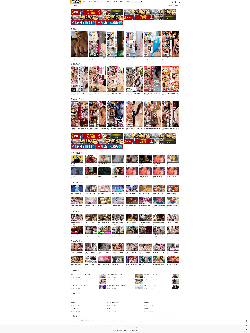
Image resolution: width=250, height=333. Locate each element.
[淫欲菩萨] (77, 159)
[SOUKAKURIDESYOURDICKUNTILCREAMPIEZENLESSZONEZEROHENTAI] (77, 188)
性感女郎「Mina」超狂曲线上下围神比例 (116, 285)
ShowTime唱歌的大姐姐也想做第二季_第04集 (177, 205)
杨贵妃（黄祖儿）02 (171, 176)
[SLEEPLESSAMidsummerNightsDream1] (145, 200)
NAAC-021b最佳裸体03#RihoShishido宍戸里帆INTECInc (120, 57)
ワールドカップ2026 (104, 320)
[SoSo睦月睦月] (104, 188)
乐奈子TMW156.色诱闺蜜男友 (173, 252)
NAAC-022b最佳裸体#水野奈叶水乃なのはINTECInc (137, 57)
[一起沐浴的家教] (132, 159)
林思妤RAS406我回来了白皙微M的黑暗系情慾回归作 (137, 252)
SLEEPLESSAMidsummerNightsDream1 (148, 205)
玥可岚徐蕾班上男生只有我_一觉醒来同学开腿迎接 (178, 264)
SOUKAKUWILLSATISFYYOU (119, 193)
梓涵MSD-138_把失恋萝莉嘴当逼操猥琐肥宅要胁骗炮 (123, 264)
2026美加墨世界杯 (81, 320)
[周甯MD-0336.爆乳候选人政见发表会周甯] (145, 259)
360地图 (136, 327)
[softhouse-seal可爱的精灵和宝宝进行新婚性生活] (77, 200)
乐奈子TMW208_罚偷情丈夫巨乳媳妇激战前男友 (81, 264)
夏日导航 (82, 319)
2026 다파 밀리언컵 (170, 319)
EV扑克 (86, 319)
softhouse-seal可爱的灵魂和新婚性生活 (161, 193)
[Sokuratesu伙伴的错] (173, 188)
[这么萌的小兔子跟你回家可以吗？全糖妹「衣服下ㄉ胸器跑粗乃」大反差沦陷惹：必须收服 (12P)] (102, 287)
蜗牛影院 (130, 319)
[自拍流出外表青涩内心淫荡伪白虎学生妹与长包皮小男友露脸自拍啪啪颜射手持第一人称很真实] (104, 217)
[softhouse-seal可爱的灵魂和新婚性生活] (159, 188)
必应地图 (130, 327)
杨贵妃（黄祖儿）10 (157, 163)
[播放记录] (172, 2)
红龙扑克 (103, 319)
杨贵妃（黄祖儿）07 (143, 176)
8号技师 (107, 319)
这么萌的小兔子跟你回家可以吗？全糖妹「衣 (80, 285)
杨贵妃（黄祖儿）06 (130, 176)
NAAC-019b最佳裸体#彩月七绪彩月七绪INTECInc (155, 57)
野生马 (86, 176)
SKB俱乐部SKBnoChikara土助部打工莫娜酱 (122, 205)
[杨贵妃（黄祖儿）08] (159, 171)
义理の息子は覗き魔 (102, 163)
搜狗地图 (141, 327)
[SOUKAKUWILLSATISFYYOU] (118, 188)
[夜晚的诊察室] (145, 159)
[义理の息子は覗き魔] (104, 159)
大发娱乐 (156, 319)
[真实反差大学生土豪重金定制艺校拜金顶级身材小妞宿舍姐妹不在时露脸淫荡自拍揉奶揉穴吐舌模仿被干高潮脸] (91, 230)
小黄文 (94, 319)
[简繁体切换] (246, 321)
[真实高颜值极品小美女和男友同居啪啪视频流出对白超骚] (77, 230)
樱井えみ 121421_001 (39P (150, 285)
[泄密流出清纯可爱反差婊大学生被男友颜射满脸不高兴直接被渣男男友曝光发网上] (159, 230)
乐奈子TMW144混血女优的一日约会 (147, 252)
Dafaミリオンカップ (95, 320)
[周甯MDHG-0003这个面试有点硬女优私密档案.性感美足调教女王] (104, 259)
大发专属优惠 (151, 319)
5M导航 (90, 319)
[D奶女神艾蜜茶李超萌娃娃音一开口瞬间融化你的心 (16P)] (102, 276)
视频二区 (96, 1)
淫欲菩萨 (73, 163)
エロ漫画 (98, 319)
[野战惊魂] (104, 171)
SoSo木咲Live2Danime (90, 193)
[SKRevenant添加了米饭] (132, 200)
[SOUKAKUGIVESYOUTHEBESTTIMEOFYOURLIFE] (132, 188)
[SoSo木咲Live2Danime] (91, 188)
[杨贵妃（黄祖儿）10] (159, 159)
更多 (82, 29)
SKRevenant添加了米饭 (131, 205)
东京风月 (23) (147, 308)
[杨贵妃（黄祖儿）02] (173, 171)
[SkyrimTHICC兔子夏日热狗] (159, 200)
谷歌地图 (125, 327)
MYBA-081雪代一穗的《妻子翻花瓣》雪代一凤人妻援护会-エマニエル (104, 57)
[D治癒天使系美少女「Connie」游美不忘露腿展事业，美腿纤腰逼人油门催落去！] (139, 281)
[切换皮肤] (246, 325)
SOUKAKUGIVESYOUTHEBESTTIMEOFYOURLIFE (137, 193)
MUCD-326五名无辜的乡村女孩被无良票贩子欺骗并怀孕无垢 (139, 93)
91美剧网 (112, 319)
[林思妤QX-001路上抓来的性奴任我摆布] (104, 247)
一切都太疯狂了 (115, 163)
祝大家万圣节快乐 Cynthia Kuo (77, 279)
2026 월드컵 (73, 320)
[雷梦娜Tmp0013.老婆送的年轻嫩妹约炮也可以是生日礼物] (159, 247)
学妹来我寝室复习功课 (112, 297)
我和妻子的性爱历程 (148, 297)
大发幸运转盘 (162, 319)
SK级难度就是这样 (102, 205)
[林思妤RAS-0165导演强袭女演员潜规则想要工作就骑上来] (118, 247)
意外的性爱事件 (74, 297)
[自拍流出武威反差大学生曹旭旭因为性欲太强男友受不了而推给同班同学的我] (118, 217)
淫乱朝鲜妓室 (87, 163)
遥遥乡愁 (169, 163)
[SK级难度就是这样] (104, 200)
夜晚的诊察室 (142, 163)
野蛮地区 (73, 176)
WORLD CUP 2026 (114, 320)
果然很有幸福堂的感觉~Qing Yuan (114, 274)
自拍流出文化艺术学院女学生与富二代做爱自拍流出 (137, 222)
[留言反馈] (176, 2)
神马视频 (121, 319)
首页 (84, 1)
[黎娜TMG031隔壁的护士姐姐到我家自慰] (91, 259)
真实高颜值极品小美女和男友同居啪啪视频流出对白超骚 (83, 234)
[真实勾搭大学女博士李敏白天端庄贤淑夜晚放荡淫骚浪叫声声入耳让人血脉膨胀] (118, 230)
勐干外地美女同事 (75, 308)
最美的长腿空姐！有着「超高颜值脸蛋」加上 (153, 274)
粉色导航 (73, 319)
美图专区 (109, 1)
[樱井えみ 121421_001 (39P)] (175, 287)
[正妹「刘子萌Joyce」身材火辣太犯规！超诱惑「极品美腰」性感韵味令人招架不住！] (175, 281)
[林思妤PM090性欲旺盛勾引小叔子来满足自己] (91, 247)
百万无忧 (140, 319)
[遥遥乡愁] (173, 159)
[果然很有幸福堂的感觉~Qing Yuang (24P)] (139, 276)
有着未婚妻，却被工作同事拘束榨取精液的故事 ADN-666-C (157, 93)
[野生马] (91, 171)
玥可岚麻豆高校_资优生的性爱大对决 (161, 264)
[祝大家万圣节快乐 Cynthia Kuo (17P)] (102, 281)
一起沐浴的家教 (129, 163)
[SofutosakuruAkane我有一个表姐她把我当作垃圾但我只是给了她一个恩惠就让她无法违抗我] (145, 188)
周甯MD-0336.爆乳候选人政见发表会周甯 (148, 264)
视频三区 (102, 1)
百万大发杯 (88, 320)
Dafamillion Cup (122, 320)
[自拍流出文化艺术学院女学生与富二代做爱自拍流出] (132, 217)
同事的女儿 (109, 308)
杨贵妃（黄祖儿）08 (157, 176)
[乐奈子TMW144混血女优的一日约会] (145, 247)
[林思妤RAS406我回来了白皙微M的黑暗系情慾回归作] (132, 247)
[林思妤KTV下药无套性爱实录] (77, 247)
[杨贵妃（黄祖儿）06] (132, 171)
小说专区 (115, 1)
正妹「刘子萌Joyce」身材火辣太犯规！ (152, 279)
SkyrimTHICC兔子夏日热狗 (159, 205)
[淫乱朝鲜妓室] (91, 159)
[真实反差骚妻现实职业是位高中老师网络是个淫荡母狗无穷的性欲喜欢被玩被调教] (145, 217)
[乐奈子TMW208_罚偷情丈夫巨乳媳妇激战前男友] (77, 259)
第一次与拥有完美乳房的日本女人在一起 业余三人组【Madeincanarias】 (87, 57)
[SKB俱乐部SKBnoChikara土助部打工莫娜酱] (118, 200)
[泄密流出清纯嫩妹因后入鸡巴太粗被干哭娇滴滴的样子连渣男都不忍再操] (173, 230)
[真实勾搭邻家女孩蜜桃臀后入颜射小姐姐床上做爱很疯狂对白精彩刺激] (159, 217)
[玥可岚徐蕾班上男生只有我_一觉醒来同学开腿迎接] (173, 259)
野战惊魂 (100, 176)
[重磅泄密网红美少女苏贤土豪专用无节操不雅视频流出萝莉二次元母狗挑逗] (77, 217)
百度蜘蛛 (119, 327)
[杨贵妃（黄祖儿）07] (145, 171)
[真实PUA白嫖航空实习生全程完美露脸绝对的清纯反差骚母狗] (145, 230)
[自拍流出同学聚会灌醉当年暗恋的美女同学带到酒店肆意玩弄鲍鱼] (91, 217)
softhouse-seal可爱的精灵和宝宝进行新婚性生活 (81, 205)
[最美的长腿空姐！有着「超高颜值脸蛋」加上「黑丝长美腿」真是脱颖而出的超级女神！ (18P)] (175, 276)
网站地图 (108, 327)
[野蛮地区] (77, 171)
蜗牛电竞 (135, 319)
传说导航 (77, 319)
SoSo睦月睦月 (101, 193)
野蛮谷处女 (114, 176)
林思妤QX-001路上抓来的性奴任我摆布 (106, 252)
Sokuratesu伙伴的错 (171, 193)
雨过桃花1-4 (73, 302)
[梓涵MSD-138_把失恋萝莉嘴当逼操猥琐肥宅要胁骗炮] (118, 259)
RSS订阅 (114, 327)
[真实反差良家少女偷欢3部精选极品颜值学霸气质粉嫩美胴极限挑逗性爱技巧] (104, 230)
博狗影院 (126, 319)
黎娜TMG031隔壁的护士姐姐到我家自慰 (93, 264)
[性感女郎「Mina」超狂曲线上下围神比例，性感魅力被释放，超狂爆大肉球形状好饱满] (139, 287)
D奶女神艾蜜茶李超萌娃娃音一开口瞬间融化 (80, 274)
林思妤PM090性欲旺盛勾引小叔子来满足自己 (94, 252)
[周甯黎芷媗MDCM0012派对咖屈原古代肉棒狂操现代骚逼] (132, 259)
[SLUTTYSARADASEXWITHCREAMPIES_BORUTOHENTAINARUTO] (91, 200)
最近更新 (177, 5)
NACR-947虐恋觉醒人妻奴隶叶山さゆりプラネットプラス (174, 128)
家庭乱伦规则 (147, 302)
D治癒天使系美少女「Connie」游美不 (115, 279)
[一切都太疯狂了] (118, 159)
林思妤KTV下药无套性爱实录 (77, 252)
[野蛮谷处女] (118, 171)
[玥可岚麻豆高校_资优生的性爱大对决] (159, 259)
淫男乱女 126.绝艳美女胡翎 (113, 302)
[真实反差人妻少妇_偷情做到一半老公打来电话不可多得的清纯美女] (173, 217)
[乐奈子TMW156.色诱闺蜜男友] (173, 247)
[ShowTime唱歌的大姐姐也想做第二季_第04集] (173, 200)
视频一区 (90, 1)
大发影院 (116, 319)
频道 (121, 1)
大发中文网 (145, 319)
